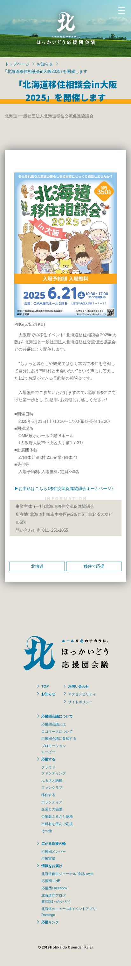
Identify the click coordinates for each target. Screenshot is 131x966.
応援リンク (50, 921)
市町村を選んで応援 (57, 823)
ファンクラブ (51, 787)
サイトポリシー (80, 701)
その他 (46, 830)
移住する (48, 794)
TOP (45, 686)
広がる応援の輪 (53, 843)
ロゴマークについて (57, 731)
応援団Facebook (54, 887)
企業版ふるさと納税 (57, 816)
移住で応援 (94, 566)
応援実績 (48, 858)
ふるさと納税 (51, 780)
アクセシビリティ (82, 693)
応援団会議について (57, 715)
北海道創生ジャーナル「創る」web (67, 873)
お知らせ (45, 64)
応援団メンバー (53, 851)
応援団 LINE (50, 880)
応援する (48, 758)
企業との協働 (51, 808)
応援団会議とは (53, 723)
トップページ (17, 64)
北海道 (37, 566)
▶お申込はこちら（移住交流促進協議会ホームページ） (63, 488)
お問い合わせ (78, 686)
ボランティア (51, 801)
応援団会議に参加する (58, 738)
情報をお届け (51, 865)
